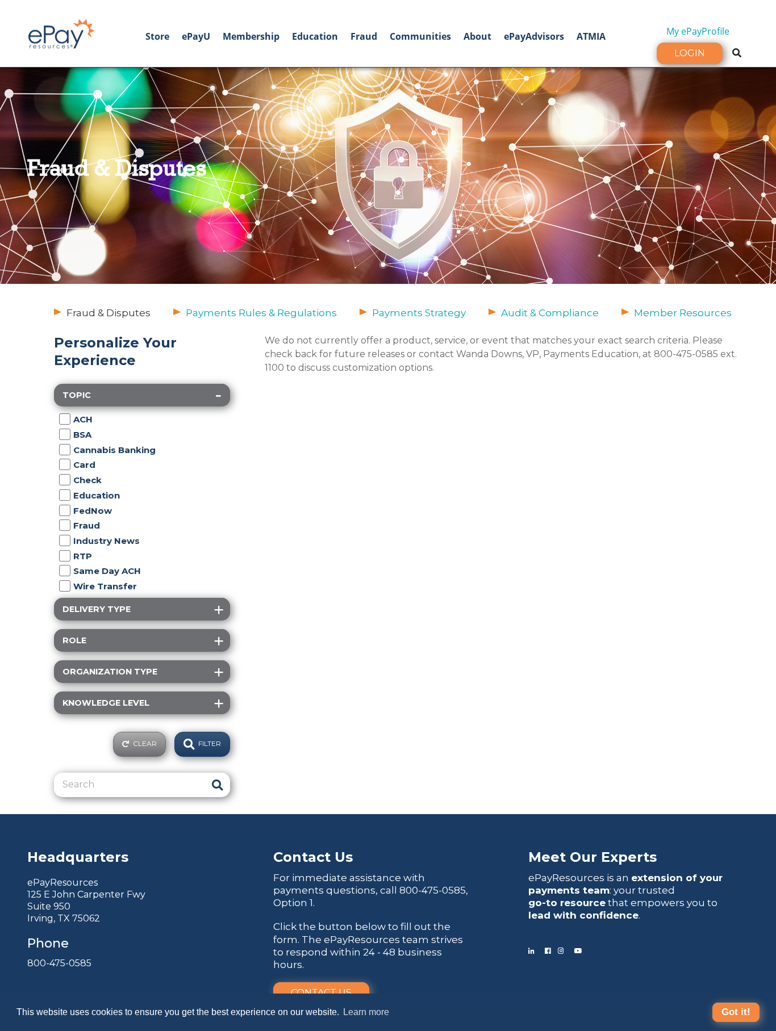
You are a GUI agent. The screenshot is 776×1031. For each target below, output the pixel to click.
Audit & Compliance (550, 312)
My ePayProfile (697, 31)
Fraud (364, 36)
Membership (251, 36)
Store (157, 36)
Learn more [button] (366, 1012)
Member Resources (683, 312)
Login (689, 53)
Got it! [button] (735, 1012)
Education (315, 36)
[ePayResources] (61, 32)
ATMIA (591, 36)
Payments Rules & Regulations (261, 312)
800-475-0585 (59, 963)
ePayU (196, 36)
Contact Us (321, 992)
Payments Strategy (419, 312)
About (477, 36)
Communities (420, 36)
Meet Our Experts (592, 857)
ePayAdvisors (534, 36)
